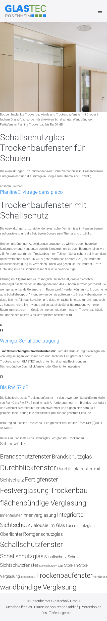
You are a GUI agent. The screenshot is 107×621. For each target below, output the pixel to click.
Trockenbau (28, 576)
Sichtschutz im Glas (51, 566)
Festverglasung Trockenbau (44, 490)
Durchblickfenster (28, 468)
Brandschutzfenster (25, 456)
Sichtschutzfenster (19, 565)
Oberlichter (11, 534)
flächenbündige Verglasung (43, 503)
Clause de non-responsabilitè (56, 607)
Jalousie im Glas (48, 525)
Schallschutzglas (22, 556)
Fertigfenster (41, 479)
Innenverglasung (39, 515)
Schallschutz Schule (61, 556)
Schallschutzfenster (31, 544)
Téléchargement (61, 613)
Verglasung (100, 576)
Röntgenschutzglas (43, 534)
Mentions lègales (19, 607)
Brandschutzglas (72, 456)
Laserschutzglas (80, 525)
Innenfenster (11, 515)
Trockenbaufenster (64, 575)
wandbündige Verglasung (38, 587)
